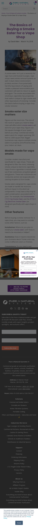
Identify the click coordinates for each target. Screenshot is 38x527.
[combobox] (21, 270)
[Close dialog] (37, 250)
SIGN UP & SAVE (28, 272)
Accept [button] (19, 523)
